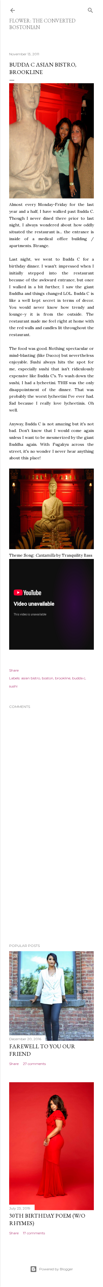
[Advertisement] (51, 893)
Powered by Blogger (56, 1269)
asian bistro (30, 678)
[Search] (90, 9)
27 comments (34, 1064)
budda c (78, 678)
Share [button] (14, 670)
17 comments (34, 1233)
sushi (13, 686)
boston (47, 678)
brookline (62, 678)
